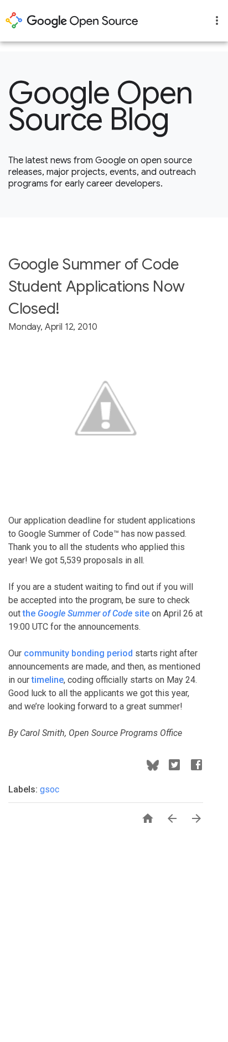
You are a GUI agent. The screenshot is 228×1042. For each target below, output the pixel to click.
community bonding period (78, 653)
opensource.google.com (72, 20)
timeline (48, 680)
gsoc (49, 789)
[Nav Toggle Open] (217, 21)
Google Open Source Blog (100, 106)
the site (86, 613)
